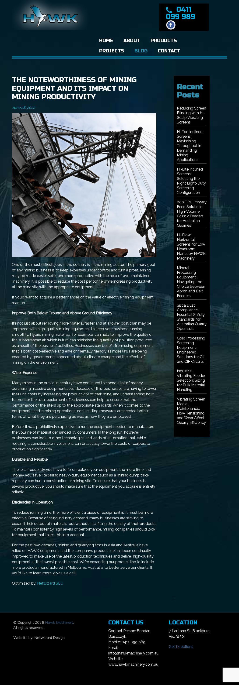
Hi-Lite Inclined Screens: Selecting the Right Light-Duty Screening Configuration (191, 181)
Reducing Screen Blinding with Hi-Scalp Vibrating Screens (191, 115)
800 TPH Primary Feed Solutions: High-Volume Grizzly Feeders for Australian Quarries (192, 214)
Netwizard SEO (50, 583)
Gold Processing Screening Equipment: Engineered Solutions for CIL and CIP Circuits (191, 350)
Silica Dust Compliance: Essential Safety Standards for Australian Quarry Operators (192, 317)
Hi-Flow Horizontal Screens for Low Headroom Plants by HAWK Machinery (191, 246)
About (131, 41)
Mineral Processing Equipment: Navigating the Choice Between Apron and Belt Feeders (191, 282)
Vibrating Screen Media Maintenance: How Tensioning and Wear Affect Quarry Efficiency (191, 411)
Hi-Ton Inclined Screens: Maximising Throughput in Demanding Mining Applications (190, 146)
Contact (169, 51)
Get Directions (181, 646)
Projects (111, 51)
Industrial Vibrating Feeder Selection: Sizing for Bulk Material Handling (191, 380)
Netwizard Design (49, 637)
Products (164, 41)
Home (106, 41)
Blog (141, 51)
